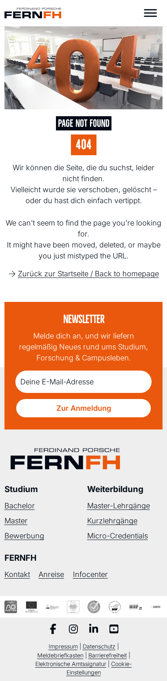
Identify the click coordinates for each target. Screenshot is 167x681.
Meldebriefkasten (60, 655)
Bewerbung (24, 535)
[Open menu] (150, 13)
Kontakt (17, 574)
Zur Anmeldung (83, 407)
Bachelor (19, 505)
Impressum (63, 646)
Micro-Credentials (117, 535)
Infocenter (90, 574)
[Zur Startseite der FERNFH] (32, 13)
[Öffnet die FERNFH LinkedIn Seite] (93, 629)
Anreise (51, 574)
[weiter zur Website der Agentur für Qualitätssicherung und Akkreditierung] (10, 607)
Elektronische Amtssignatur (70, 663)
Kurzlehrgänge (112, 520)
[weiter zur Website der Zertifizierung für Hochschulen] (73, 607)
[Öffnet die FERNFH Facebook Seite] (53, 629)
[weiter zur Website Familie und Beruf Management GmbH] (156, 607)
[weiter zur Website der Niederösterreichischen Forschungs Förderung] (135, 607)
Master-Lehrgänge (118, 505)
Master (16, 520)
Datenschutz (99, 646)
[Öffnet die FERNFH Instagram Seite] (73, 629)
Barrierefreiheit (107, 655)
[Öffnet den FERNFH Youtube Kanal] (114, 629)
